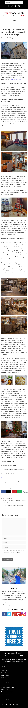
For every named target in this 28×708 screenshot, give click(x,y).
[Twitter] (11, 6)
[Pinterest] (15, 6)
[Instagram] (19, 6)
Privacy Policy (5, 677)
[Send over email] (19, 491)
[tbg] (14, 648)
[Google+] (9, 704)
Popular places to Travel (7, 687)
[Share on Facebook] (3, 491)
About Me (3, 673)
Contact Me (4, 670)
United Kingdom (7, 498)
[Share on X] (8, 491)
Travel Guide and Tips (7, 692)
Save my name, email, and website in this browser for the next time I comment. (14, 553)
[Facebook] (8, 6)
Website (3, 478)
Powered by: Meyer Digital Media (14, 661)
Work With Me (5, 675)
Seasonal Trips (5, 694)
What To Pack (4, 689)
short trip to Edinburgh (15, 79)
